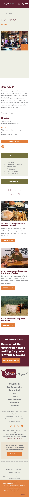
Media (12, 467)
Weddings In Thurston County (14, 416)
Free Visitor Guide (14, 421)
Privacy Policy (9, 469)
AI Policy (18, 469)
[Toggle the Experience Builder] (19, 4)
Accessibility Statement (13, 472)
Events (15, 396)
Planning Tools (14, 399)
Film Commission (10, 418)
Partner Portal (20, 467)
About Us (14, 405)
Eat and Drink (14, 390)
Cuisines (13, 156)
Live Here (14, 402)
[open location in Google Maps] (14, 61)
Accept (23, 494)
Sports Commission (8, 411)
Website (12, 141)
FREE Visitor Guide (9, 360)
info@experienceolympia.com (14, 438)
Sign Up (13, 453)
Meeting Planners (14, 414)
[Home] (14, 373)
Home (9, 13)
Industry (18, 418)
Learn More (15, 490)
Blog (22, 418)
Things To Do (14, 384)
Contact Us (5, 467)
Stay (14, 393)
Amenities (12, 181)
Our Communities (14, 387)
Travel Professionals (21, 411)
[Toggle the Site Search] (23, 4)
